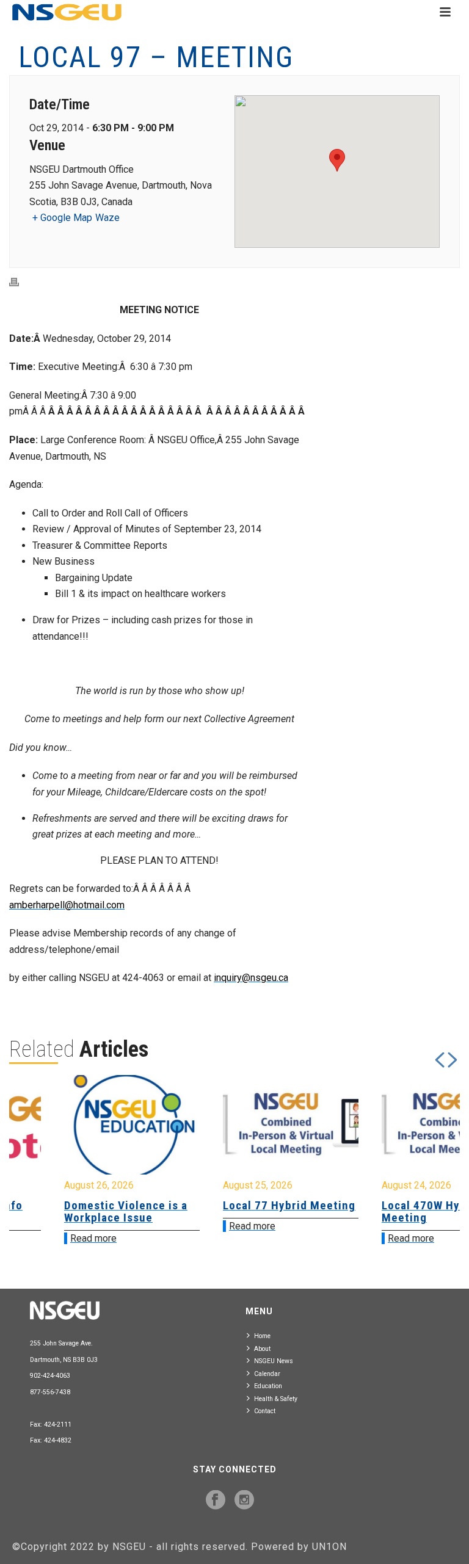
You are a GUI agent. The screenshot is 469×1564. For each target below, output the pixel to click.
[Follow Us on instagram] (244, 1500)
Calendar (267, 1374)
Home (262, 1336)
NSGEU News (273, 1361)
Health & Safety (275, 1399)
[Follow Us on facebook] (215, 1500)
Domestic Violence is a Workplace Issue (82, 1211)
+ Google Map (62, 217)
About (262, 1349)
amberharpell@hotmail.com (67, 905)
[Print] (20, 282)
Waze (107, 217)
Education (268, 1386)
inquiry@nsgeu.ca (251, 977)
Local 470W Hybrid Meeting (388, 1211)
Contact (264, 1411)
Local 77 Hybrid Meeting (246, 1205)
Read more (50, 1238)
